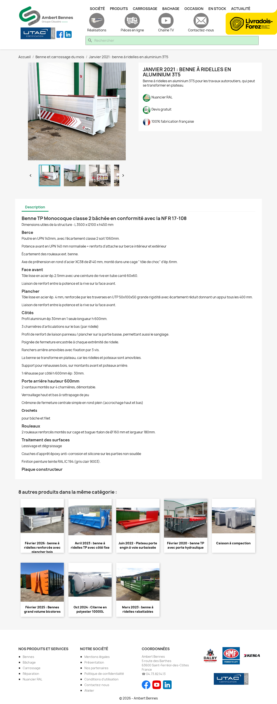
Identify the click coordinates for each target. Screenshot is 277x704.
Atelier (89, 690)
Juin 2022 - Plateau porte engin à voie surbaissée (137, 545)
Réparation (31, 674)
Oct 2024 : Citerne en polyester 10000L (90, 609)
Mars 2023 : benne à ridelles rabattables (137, 609)
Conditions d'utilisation (101, 679)
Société (97, 8)
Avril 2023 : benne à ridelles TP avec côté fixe (90, 545)
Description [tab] (35, 207)
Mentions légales (97, 657)
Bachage (170, 8)
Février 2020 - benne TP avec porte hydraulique (185, 545)
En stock (217, 8)
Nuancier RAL (32, 679)
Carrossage (145, 8)
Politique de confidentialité (104, 674)
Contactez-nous (96, 685)
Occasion (193, 8)
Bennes (28, 657)
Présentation (94, 662)
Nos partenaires (96, 668)
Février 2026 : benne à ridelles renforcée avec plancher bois (42, 547)
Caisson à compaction (233, 543)
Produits (119, 8)
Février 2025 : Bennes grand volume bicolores (42, 609)
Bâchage (29, 662)
